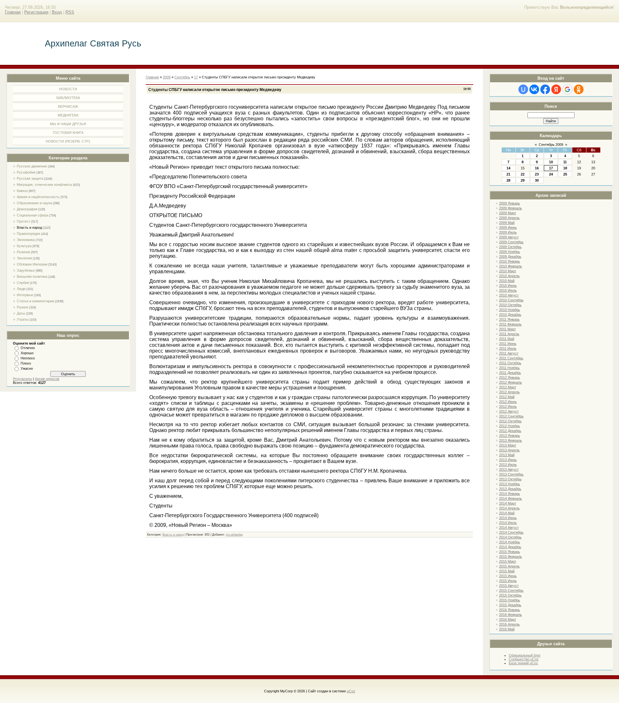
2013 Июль (508, 465)
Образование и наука (34, 203)
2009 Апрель (509, 218)
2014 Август (509, 527)
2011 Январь (509, 319)
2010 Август (509, 295)
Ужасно (27, 368)
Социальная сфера (32, 215)
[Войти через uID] (523, 89)
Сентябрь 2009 (551, 144)
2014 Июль (508, 523)
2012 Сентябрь (511, 416)
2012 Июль (508, 406)
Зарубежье (26, 270)
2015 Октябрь (510, 595)
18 (565, 168)
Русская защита (30, 178)
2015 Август (509, 586)
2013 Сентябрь (511, 474)
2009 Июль (508, 232)
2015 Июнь (508, 576)
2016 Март (507, 619)
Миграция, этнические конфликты (44, 184)
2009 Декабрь (510, 256)
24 (551, 174)
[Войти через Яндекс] (556, 89)
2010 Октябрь (510, 305)
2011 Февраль (510, 324)
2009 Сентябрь (511, 242)
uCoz (351, 691)
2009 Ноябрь (509, 252)
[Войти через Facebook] (545, 89)
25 (565, 174)
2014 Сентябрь (511, 532)
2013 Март (507, 445)
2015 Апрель (509, 566)
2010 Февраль (510, 266)
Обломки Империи (32, 264)
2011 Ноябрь (509, 368)
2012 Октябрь (510, 421)
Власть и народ (29, 227)
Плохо (26, 363)
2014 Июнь (508, 518)
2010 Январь (509, 261)
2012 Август (509, 411)
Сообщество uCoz (524, 659)
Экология (24, 258)
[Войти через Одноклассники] (579, 89)
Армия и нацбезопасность (38, 197)
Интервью (25, 295)
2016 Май (507, 629)
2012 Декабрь (510, 431)
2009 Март (507, 213)
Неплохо (28, 358)
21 (508, 174)
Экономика (26, 240)
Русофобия (26, 172)
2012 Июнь (508, 402)
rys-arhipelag (234, 534)
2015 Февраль (510, 556)
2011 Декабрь (510, 373)
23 (537, 174)
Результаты (22, 379)
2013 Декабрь (510, 489)
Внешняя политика (32, 276)
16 (537, 168)
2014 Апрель (509, 508)
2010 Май (507, 281)
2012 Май (507, 397)
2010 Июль (508, 290)
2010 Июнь (508, 285)
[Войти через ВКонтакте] (534, 89)
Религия (23, 252)
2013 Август (509, 469)
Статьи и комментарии (35, 301)
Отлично (28, 348)
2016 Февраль (510, 615)
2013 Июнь (508, 460)
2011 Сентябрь (511, 358)
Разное (22, 307)
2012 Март (507, 387)
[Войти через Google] (567, 89)
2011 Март (507, 329)
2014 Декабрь (510, 547)
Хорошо (27, 353)
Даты (21, 313)
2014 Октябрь (510, 537)
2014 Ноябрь (509, 542)
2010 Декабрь (510, 314)
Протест (23, 221)
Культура (24, 246)
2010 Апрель (509, 276)
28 (508, 180)
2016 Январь (509, 610)
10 (551, 162)
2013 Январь (509, 435)
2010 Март (507, 271)
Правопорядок (28, 234)
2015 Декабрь (510, 605)
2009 (167, 77)
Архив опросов (47, 379)
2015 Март (507, 561)
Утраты (23, 319)
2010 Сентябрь (511, 300)
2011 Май (506, 339)
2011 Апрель (509, 334)
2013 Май (507, 455)
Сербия (23, 283)
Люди (21, 289)
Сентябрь (182, 77)
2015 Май (507, 571)
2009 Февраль (510, 208)
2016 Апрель (509, 624)
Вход (57, 12)
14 (508, 168)
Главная (13, 12)
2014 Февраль (510, 498)
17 (551, 168)
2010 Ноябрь (509, 310)
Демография (27, 209)
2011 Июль (507, 348)
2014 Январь (509, 494)
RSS (69, 12)
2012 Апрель (509, 392)
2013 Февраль (510, 440)
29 (523, 180)
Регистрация (36, 12)
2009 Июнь (508, 227)
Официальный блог (525, 655)
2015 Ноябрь (509, 600)
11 (565, 162)
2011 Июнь (507, 344)
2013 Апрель (509, 450)
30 (537, 180)
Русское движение (32, 166)
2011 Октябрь (510, 363)
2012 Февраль (510, 382)
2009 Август (509, 237)
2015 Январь (509, 552)
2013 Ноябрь (509, 484)
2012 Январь (509, 377)
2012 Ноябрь (509, 426)
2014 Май (507, 513)
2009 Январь (509, 203)
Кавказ (22, 191)
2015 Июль (508, 581)
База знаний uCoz (523, 663)
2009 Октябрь (510, 247)
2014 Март (507, 503)
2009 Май (507, 223)
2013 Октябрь (510, 479)
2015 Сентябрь (511, 590)
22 (523, 174)
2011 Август (508, 353)
